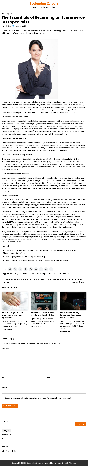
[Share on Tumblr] (41, 269)
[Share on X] (15, 269)
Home (4, 439)
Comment (6, 348)
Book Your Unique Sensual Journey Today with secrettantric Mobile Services (37, 260)
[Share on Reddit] (36, 269)
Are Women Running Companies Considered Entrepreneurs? (70, 315)
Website (5, 387)
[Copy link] (51, 269)
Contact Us (6, 435)
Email (48, 377)
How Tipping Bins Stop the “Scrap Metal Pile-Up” (26, 256)
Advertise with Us (9, 451)
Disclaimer (6, 447)
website (66, 273)
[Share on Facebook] (10, 269)
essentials (57, 273)
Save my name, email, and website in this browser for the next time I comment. (38, 398)
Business (23, 273)
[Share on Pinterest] (31, 269)
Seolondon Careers (44, 3)
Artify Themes (70, 463)
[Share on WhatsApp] (26, 269)
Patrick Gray (7, 26)
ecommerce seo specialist (40, 273)
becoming (14, 273)
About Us (5, 443)
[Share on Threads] (46, 269)
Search (5, 421)
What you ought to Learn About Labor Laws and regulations (13, 315)
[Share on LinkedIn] (20, 269)
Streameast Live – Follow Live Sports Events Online (42, 313)
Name (5, 377)
